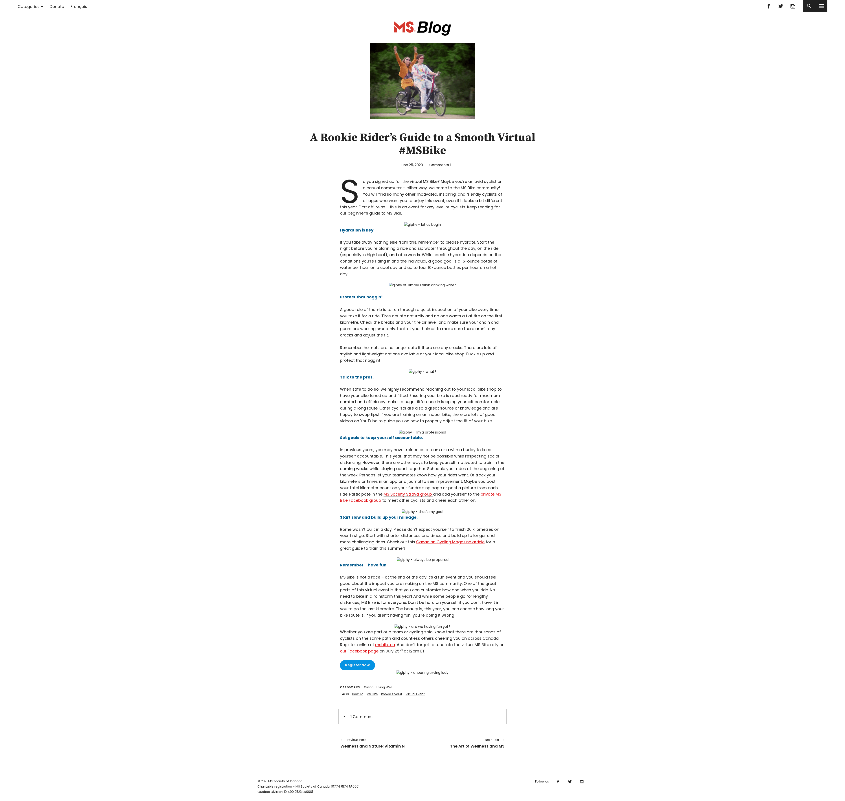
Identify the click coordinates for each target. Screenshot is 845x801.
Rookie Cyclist (391, 694)
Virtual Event (415, 694)
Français (78, 6)
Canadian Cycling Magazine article (450, 542)
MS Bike (372, 694)
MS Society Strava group (408, 494)
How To (357, 694)
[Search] (809, 6)
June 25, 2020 (411, 164)
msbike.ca (385, 644)
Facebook (768, 6)
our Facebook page (359, 651)
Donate (57, 6)
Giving (368, 687)
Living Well (384, 687)
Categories (29, 6)
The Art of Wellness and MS (466, 743)
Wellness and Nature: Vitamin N (372, 743)
